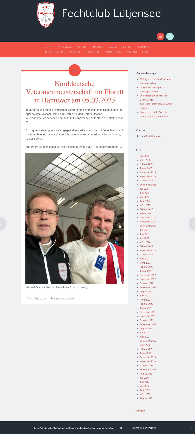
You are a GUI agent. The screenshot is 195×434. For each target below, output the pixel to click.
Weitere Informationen (144, 428)
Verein (82, 47)
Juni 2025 (144, 193)
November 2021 (148, 316)
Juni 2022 (144, 295)
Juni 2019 (144, 382)
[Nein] (191, 428)
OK (121, 428)
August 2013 (146, 398)
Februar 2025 (146, 209)
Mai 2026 (144, 156)
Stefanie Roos (64, 298)
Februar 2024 (146, 246)
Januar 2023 (146, 271)
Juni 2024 (144, 234)
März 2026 (145, 160)
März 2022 (145, 299)
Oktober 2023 (146, 254)
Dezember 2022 (148, 275)
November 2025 (148, 176)
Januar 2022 (146, 308)
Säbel (113, 47)
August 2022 (146, 291)
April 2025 (145, 201)
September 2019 (148, 369)
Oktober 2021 (146, 320)
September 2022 (148, 287)
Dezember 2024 (148, 217)
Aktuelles (65, 47)
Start (50, 47)
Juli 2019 (144, 377)
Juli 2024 (144, 230)
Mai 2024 (144, 238)
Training (98, 47)
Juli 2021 (144, 332)
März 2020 (145, 345)
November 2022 (148, 279)
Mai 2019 (144, 386)
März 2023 (145, 262)
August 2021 (146, 328)
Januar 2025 (146, 213)
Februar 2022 (146, 304)
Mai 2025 (144, 197)
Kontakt (131, 52)
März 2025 (145, 205)
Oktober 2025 (146, 180)
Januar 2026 (146, 168)
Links (146, 52)
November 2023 (148, 250)
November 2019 (148, 361)
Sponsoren (113, 52)
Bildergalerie (55, 52)
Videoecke (92, 52)
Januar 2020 (146, 353)
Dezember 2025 (148, 172)
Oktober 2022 (146, 283)
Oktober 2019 (146, 365)
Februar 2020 (146, 349)
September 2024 (148, 225)
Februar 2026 (146, 164)
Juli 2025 (144, 188)
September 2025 (148, 184)
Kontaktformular (153, 136)
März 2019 (145, 394)
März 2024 (145, 242)
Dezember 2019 (148, 357)
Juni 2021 (144, 336)
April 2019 (145, 390)
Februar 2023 (146, 267)
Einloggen (140, 410)
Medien (75, 52)
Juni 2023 (144, 258)
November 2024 (148, 221)
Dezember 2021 (148, 312)
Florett (127, 47)
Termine (143, 47)
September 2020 (148, 341)
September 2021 (148, 324)
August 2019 (146, 373)
